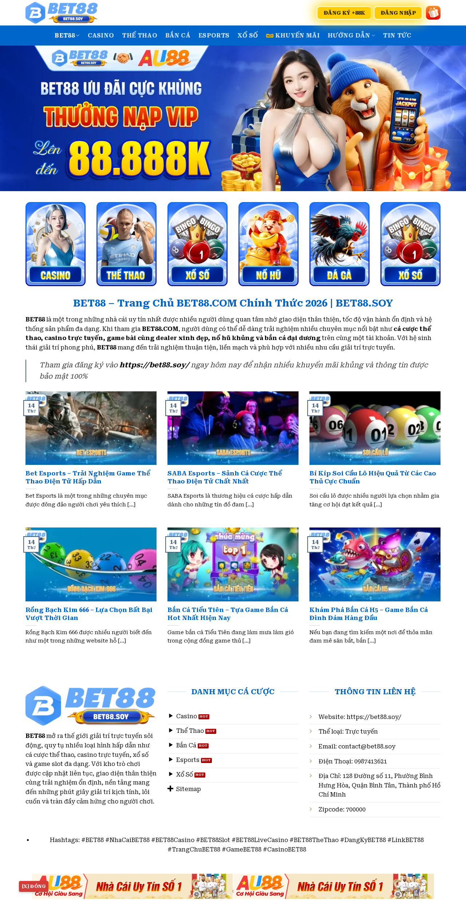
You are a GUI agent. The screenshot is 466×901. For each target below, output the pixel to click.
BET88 (65, 35)
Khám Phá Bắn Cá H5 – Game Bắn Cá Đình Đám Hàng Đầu (368, 613)
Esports (213, 35)
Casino (101, 35)
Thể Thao (139, 35)
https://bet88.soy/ (374, 717)
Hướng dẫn (349, 35)
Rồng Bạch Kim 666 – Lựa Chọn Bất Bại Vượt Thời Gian (89, 613)
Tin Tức (397, 35)
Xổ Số (247, 35)
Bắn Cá (177, 35)
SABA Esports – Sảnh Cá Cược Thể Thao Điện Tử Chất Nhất (224, 477)
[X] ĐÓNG (34, 886)
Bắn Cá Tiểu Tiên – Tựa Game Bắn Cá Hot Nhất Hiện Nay (227, 613)
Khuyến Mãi (297, 35)
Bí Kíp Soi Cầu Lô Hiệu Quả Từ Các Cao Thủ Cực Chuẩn (372, 477)
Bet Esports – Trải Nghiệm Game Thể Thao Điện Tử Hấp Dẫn (87, 477)
